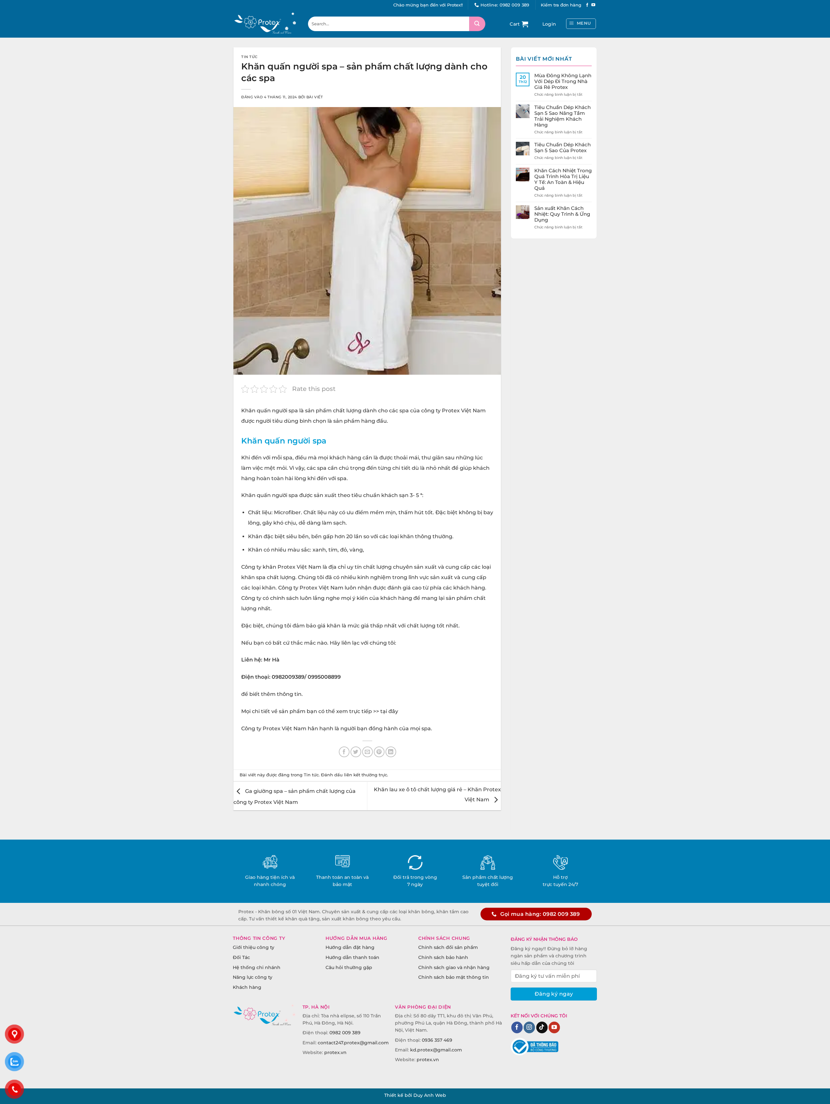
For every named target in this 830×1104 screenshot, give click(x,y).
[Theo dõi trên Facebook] (587, 5)
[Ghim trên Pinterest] (379, 751)
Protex (451, 410)
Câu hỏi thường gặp (349, 967)
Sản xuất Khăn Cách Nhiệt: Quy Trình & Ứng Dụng (562, 214)
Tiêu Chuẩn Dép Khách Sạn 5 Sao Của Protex (562, 147)
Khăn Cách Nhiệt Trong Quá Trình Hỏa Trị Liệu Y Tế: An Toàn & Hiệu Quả (563, 179)
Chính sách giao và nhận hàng (454, 967)
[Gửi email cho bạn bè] (367, 751)
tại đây (389, 711)
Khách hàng (247, 987)
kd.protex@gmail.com (436, 1050)
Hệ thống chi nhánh (256, 967)
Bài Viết (314, 97)
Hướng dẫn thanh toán (352, 957)
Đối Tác (241, 957)
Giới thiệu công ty (253, 947)
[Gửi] (477, 24)
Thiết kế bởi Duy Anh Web (415, 1095)
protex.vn (335, 1052)
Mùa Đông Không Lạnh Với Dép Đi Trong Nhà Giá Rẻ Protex (562, 81)
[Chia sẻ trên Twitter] (355, 751)
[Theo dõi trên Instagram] (529, 1027)
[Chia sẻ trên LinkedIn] (390, 751)
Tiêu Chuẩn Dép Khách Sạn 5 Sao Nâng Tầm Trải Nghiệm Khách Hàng (562, 116)
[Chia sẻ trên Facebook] (344, 751)
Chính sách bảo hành (443, 957)
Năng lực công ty (252, 977)
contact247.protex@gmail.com (353, 1043)
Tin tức (249, 57)
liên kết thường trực (365, 774)
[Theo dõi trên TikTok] (542, 1027)
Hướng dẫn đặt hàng (350, 947)
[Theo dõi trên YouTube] (593, 5)
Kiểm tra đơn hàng (561, 4)
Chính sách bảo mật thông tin (453, 977)
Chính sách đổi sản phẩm (448, 947)
